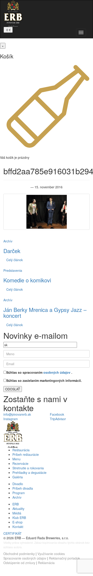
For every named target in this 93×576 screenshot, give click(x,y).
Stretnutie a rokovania (28, 468)
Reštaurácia (21, 450)
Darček (11, 251)
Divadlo (17, 484)
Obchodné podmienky (19, 553)
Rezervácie (20, 463)
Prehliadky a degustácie (29, 472)
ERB (15, 504)
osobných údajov (57, 372)
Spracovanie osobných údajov (24, 558)
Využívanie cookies (51, 553)
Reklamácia (46, 562)
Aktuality (18, 508)
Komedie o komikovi (27, 280)
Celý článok (14, 260)
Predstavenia (12, 270)
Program (18, 493)
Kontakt (17, 526)
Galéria (17, 477)
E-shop (17, 522)
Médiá (16, 513)
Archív (7, 241)
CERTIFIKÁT (12, 533)
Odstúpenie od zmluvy (19, 562)
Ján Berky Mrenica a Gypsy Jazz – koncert (44, 312)
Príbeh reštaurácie (25, 454)
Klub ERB (19, 517)
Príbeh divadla (22, 488)
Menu (16, 459)
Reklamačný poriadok (64, 558)
